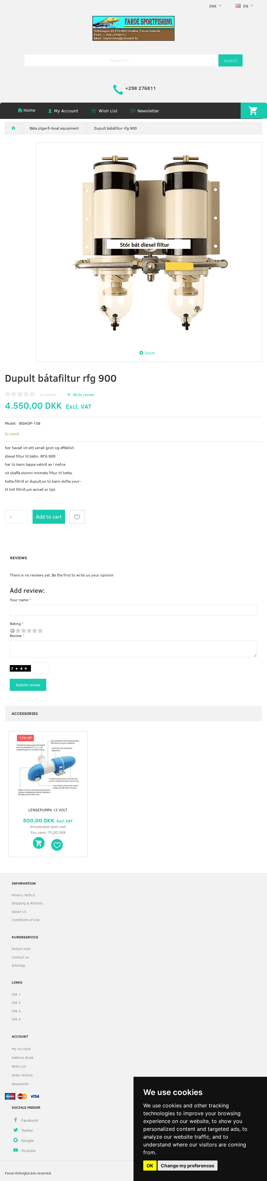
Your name (19, 599)
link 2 (16, 1002)
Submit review (28, 684)
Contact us (20, 957)
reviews (48, 394)
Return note (21, 948)
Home (29, 110)
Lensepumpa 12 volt (47, 809)
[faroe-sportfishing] (133, 28)
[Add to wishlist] (77, 517)
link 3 (16, 1010)
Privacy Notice (23, 894)
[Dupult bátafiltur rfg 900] (149, 243)
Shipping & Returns (27, 903)
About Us (19, 911)
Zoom (150, 352)
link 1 (16, 994)
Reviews (18, 557)
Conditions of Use (26, 919)
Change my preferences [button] (187, 1165)
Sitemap (18, 965)
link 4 (16, 1019)
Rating (15, 623)
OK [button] (150, 1165)
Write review (83, 394)
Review (16, 635)
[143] (39, 843)
